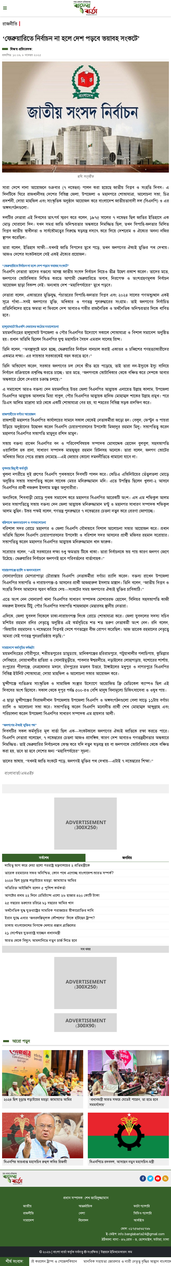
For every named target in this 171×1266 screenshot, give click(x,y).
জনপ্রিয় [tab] (127, 858)
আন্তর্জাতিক (85, 1206)
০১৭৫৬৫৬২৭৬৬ (139, 1229)
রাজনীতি (28, 1213)
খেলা (82, 1213)
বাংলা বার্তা (60, 1252)
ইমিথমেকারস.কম (121, 1252)
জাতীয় (27, 1206)
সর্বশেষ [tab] (44, 858)
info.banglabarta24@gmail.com (141, 1234)
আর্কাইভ (139, 1220)
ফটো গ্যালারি (142, 1206)
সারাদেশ (28, 1220)
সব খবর (86, 949)
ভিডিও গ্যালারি (143, 1213)
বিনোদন (83, 1220)
